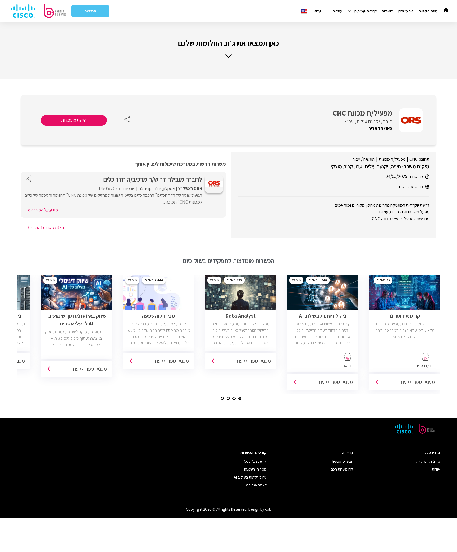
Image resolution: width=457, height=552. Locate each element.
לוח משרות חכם (342, 469)
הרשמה (90, 10)
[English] (304, 11)
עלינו (317, 10)
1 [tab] (239, 398)
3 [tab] (228, 398)
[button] (228, 48)
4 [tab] (222, 398)
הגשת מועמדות (73, 120)
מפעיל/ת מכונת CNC (362, 113)
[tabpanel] (404, 334)
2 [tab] (234, 398)
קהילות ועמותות (365, 10)
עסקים (337, 10)
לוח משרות (405, 10)
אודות (436, 469)
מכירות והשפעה (255, 469)
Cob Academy (255, 461)
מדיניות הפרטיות (428, 461)
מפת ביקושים (428, 10)
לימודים (387, 10)
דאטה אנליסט (256, 484)
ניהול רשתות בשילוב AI (250, 477)
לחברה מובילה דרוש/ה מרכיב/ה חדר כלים (152, 179)
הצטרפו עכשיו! (342, 461)
